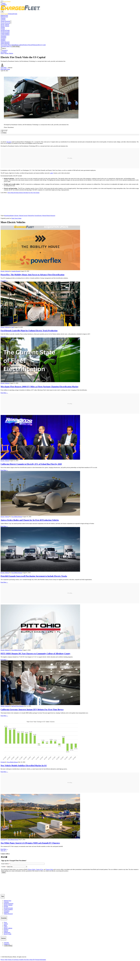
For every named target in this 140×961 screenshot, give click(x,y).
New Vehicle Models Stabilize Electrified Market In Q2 (24, 765)
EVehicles (13, 1)
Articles (6, 45)
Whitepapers (35, 45)
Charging (3, 18)
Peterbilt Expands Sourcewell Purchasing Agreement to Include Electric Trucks (34, 576)
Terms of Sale (18, 959)
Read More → (4, 281)
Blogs (9, 45)
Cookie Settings (15, 46)
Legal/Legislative (5, 33)
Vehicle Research (5, 42)
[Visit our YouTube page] (6, 857)
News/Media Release (16, 516)
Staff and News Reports (17, 706)
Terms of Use (11, 959)
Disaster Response (5, 21)
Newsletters (4, 4)
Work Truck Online (16, 218)
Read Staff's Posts (5, 69)
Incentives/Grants (5, 30)
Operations (3, 36)
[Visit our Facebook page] (1, 857)
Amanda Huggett (15, 271)
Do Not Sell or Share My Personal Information (34, 959)
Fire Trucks (35, 215)
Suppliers (3, 39)
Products (25, 45)
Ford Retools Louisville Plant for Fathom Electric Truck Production (29, 331)
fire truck (9, 142)
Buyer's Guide (42, 45)
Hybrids (18, 1)
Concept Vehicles (27, 215)
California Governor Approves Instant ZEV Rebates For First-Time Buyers (32, 709)
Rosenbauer (7, 215)
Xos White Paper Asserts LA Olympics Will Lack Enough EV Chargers (30, 843)
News (2, 45)
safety (51, 173)
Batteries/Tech (4, 15)
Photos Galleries (19, 45)
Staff (12, 327)
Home (2, 53)
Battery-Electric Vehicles (16, 215)
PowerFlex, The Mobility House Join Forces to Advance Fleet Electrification (32, 275)
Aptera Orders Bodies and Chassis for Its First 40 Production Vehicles (30, 520)
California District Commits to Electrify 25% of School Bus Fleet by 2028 (31, 464)
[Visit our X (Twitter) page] (5, 857)
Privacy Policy (4, 959)
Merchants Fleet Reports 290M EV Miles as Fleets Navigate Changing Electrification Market (39, 387)
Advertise (3, 46)
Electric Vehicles (5, 24)
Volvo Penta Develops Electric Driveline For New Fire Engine (23, 192)
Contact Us (8, 46)
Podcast (30, 45)
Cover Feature (7, 1)
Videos (13, 45)
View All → (4, 850)
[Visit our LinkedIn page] (3, 857)
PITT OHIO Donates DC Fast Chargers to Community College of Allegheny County (35, 653)
